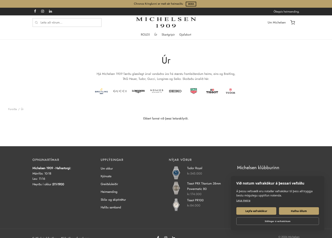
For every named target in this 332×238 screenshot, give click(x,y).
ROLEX (145, 34)
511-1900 (58, 184)
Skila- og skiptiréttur (113, 199)
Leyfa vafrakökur (256, 211)
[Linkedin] (50, 12)
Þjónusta (106, 176)
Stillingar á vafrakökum (278, 221)
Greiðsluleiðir (109, 184)
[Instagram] (43, 12)
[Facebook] (35, 12)
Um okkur (107, 168)
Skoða (191, 4)
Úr (155, 34)
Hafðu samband (111, 207)
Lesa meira (243, 200)
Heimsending (109, 192)
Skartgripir (168, 34)
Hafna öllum (299, 211)
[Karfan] (292, 22)
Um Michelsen (277, 22)
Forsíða (12, 109)
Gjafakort (185, 34)
